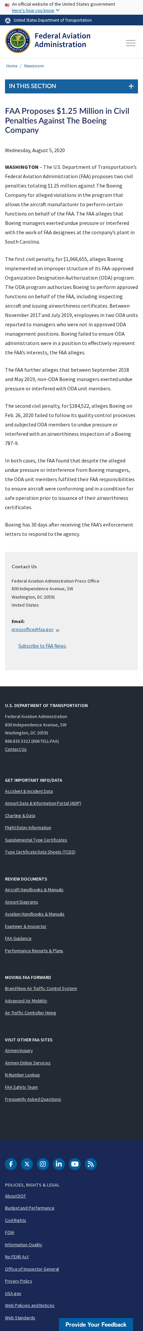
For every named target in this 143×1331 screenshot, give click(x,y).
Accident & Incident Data (29, 791)
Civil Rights (15, 1220)
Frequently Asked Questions (33, 1099)
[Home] (47, 43)
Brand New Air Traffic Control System (41, 988)
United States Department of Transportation (53, 20)
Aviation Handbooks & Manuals (35, 914)
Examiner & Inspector (26, 926)
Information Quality (23, 1245)
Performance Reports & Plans (34, 951)
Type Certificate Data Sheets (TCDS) (40, 852)
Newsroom (34, 66)
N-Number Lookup (22, 1075)
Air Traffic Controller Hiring (30, 1013)
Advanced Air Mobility (26, 1001)
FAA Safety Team (21, 1087)
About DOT (15, 1196)
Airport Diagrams (21, 902)
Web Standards (20, 1318)
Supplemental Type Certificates (36, 840)
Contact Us (16, 749)
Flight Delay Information (28, 827)
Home (11, 66)
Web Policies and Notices (30, 1305)
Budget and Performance (30, 1208)
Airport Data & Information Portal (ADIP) (43, 803)
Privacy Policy (18, 1281)
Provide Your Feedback (96, 1324)
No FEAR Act (17, 1257)
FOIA (9, 1232)
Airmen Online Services (28, 1063)
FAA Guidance (18, 938)
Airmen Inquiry (19, 1050)
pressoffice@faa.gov (33, 629)
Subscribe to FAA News (42, 646)
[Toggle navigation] (131, 43)
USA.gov (13, 1293)
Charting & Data (20, 815)
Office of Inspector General (32, 1269)
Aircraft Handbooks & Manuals (34, 890)
